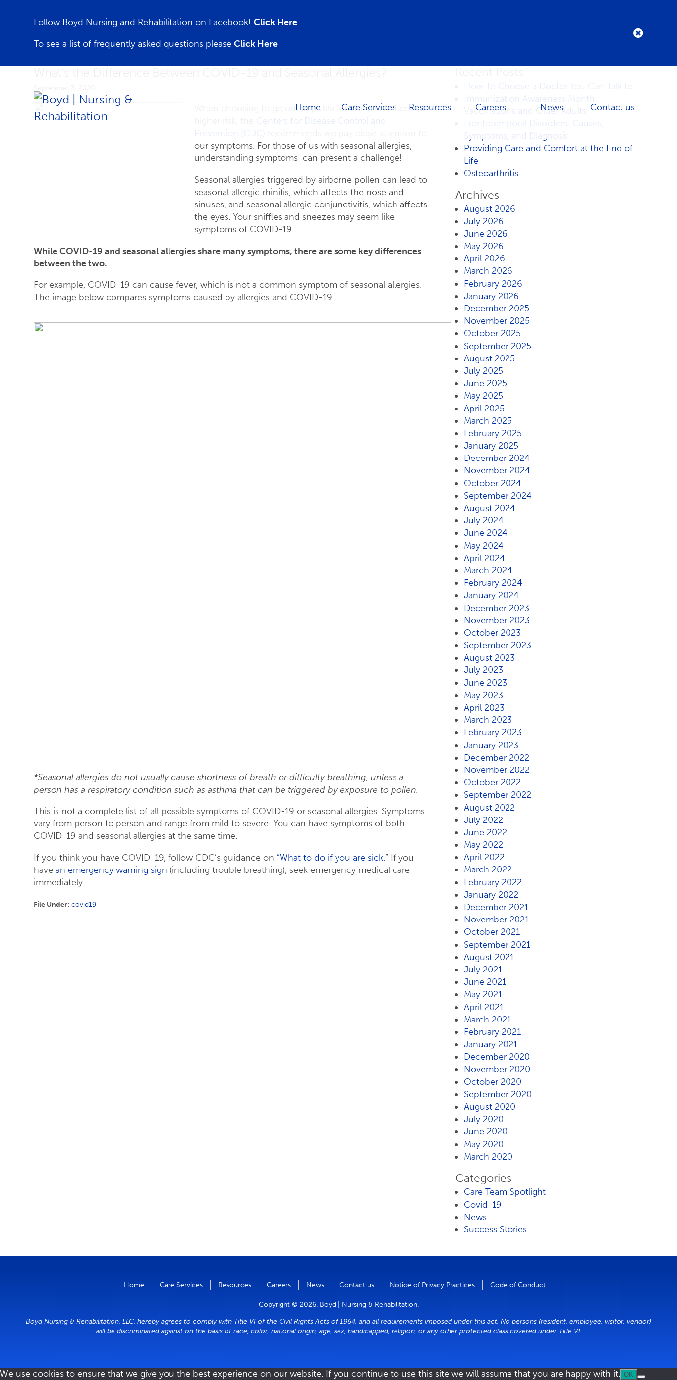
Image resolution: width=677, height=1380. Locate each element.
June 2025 (485, 383)
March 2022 (488, 869)
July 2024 (484, 520)
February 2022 (493, 882)
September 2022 (497, 794)
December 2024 (497, 458)
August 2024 (489, 508)
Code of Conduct (518, 1285)
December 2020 (497, 1056)
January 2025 (491, 445)
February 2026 (493, 283)
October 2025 (492, 333)
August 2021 (489, 957)
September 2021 (497, 944)
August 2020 (489, 1106)
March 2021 (487, 1019)
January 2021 (490, 1044)
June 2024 (486, 532)
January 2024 (491, 595)
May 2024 (484, 545)
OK (628, 1374)
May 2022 (483, 844)
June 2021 (485, 981)
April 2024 (484, 558)
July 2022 (483, 820)
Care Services (368, 107)
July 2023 (483, 669)
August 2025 (489, 358)
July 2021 (483, 969)
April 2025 (484, 408)
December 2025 (496, 308)
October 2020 (492, 1081)
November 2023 (497, 620)
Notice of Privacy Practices (432, 1285)
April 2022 (484, 857)
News (551, 107)
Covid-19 (483, 1204)
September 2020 (498, 1094)
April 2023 (484, 707)
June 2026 (486, 233)
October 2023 (492, 632)
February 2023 (493, 732)
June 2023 (485, 682)
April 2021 (484, 1007)
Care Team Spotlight (505, 1191)
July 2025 (483, 370)
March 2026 (488, 270)
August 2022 (489, 807)
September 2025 (497, 346)
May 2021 (483, 994)
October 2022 (492, 782)
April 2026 (484, 258)
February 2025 (493, 433)
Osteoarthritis (491, 173)
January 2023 (491, 745)
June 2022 (485, 832)
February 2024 (493, 582)
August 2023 (489, 657)
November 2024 (497, 470)
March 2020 (488, 1156)
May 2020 (484, 1144)
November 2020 (497, 1069)
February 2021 (492, 1031)
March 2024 (488, 570)
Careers (490, 107)
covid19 (83, 904)
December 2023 (496, 608)
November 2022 (497, 770)
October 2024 (492, 483)
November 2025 (497, 320)
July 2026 (484, 221)
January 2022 (491, 894)
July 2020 (484, 1119)
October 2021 (492, 931)
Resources (430, 107)
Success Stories (495, 1229)
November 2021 (496, 919)
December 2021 (496, 907)
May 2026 (484, 246)
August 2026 (489, 209)
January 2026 (491, 296)
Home (308, 107)
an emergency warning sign (111, 870)
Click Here (275, 22)
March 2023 (488, 720)
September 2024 (498, 495)
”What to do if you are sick (330, 857)
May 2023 (483, 695)
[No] (641, 1376)
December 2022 (496, 757)
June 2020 (486, 1131)
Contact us (612, 107)
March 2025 (488, 420)
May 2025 (483, 395)
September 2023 (497, 645)
